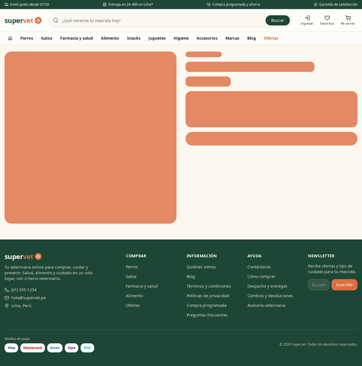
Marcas (232, 38)
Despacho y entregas (267, 286)
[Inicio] (10, 38)
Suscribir (344, 284)
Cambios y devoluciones (270, 295)
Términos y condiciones (209, 286)
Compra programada (207, 305)
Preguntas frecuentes (207, 315)
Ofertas (271, 38)
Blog (251, 38)
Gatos (46, 38)
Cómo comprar (261, 276)
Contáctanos (259, 266)
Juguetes (157, 38)
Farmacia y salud (76, 38)
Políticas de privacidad (208, 295)
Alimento (110, 38)
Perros (26, 38)
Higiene (181, 38)
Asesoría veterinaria (266, 305)
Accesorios (207, 38)
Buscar (277, 20)
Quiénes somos (201, 266)
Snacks (134, 38)
